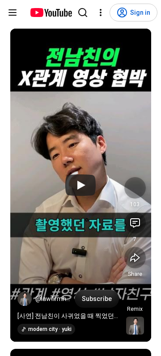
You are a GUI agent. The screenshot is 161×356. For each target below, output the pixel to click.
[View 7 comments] (135, 222)
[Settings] (100, 12)
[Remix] (135, 292)
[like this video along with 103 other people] (135, 188)
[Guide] (12, 12)
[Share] (135, 257)
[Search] (82, 12)
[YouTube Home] (50, 12)
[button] (24, 299)
